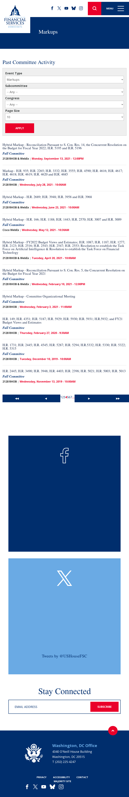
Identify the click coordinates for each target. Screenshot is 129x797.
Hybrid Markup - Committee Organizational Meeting (39, 296)
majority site (62, 781)
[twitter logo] (64, 578)
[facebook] (52, 8)
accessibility (61, 777)
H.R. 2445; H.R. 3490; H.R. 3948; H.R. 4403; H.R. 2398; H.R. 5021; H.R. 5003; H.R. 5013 (64, 371)
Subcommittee (16, 86)
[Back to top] (113, 730)
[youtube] (66, 8)
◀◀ (17, 398)
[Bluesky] (74, 8)
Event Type (13, 73)
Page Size (12, 111)
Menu (109, 8)
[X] (59, 8)
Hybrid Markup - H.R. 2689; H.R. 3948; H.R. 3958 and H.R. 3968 (47, 197)
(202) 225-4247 (65, 762)
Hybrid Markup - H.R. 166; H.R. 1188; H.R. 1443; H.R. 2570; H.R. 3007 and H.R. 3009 (62, 219)
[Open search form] (94, 8)
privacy (41, 777)
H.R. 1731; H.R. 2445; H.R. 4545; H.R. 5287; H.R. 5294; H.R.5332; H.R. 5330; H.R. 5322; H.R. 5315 (64, 347)
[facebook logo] (64, 455)
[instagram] (81, 8)
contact (82, 777)
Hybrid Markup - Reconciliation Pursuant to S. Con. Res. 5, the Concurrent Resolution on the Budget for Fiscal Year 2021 (64, 272)
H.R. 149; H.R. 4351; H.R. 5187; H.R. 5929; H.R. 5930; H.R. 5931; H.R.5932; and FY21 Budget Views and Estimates (63, 321)
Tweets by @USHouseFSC (64, 656)
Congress (12, 98)
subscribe (104, 707)
